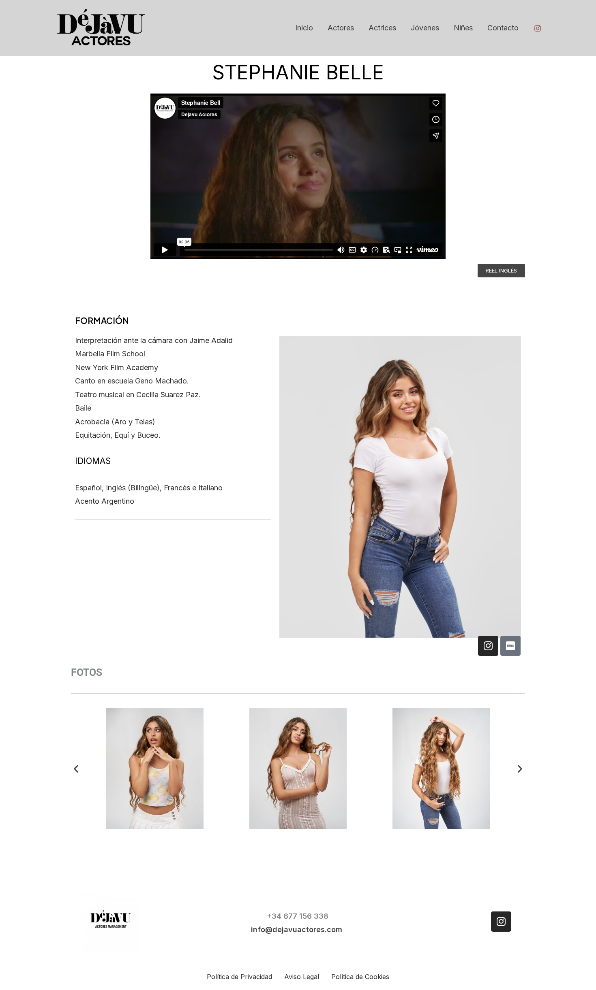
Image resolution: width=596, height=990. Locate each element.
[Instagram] (537, 28)
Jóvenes (425, 27)
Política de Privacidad (239, 977)
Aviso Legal (301, 977)
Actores (341, 27)
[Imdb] (510, 646)
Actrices (382, 27)
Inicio (304, 27)
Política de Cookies (360, 977)
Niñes (463, 27)
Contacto (503, 27)
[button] (76, 769)
